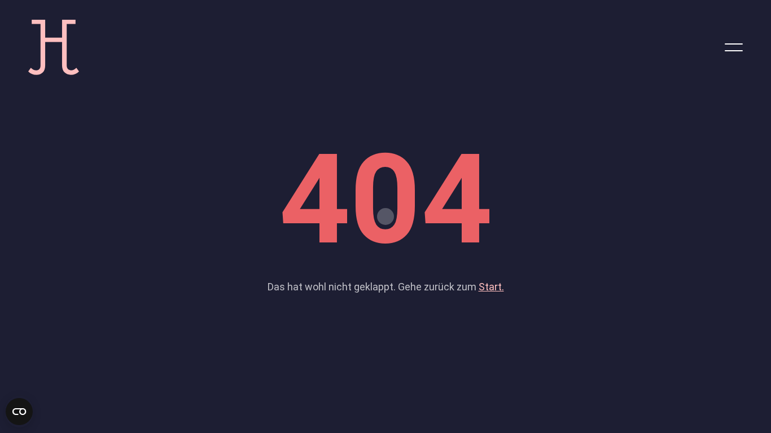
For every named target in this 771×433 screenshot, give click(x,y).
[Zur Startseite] (53, 46)
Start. (491, 287)
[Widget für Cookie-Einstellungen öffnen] (19, 411)
